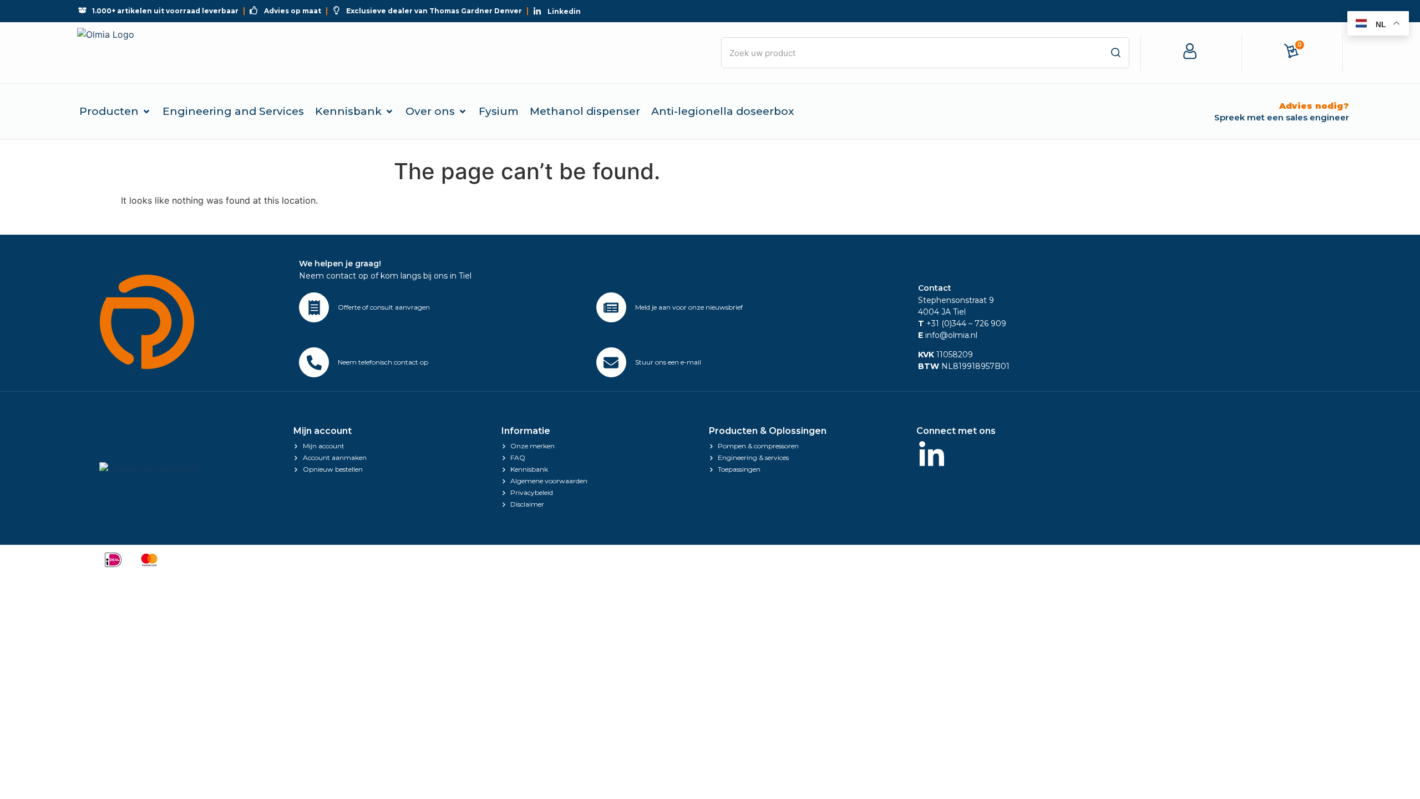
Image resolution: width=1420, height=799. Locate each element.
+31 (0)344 (942, 323)
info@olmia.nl (947, 335)
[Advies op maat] (314, 307)
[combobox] (925, 52)
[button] (115, 111)
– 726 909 (986, 323)
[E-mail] (611, 362)
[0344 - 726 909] (314, 362)
